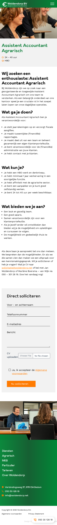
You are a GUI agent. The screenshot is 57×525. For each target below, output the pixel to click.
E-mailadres (14, 324)
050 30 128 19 (45, 519)
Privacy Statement (36, 514)
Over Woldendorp (13, 475)
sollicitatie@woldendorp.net (17, 267)
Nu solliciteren (19, 383)
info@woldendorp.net (16, 495)
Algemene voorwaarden (12, 514)
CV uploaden (12, 355)
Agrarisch (8, 456)
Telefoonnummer (17, 314)
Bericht (11, 332)
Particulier (8, 465)
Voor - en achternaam (20, 305)
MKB (5, 460)
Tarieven (7, 470)
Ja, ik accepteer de (29, 372)
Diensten (7, 451)
